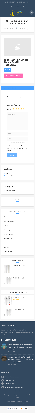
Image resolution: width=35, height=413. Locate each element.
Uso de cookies (11, 401)
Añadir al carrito (14, 75)
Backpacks (7, 217)
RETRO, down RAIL (18, 278)
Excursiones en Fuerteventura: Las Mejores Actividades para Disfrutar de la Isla (20, 347)
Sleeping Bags (8, 238)
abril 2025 (9, 173)
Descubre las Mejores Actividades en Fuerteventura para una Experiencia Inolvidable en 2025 (20, 359)
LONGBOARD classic (19, 265)
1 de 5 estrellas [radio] (14, 109)
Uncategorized (8, 251)
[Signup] (12, 6)
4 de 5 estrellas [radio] (21, 109)
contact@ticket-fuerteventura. (14, 387)
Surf (5, 243)
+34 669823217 (9, 380)
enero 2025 (9, 176)
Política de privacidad (22, 401)
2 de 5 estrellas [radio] (16, 109)
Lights (6, 225)
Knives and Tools (9, 221)
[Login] (15, 6)
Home (17, 27)
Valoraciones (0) (10, 88)
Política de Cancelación (18, 404)
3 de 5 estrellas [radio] (19, 109)
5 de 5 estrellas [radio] (24, 109)
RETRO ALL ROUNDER (19, 297)
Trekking (6, 247)
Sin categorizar (10, 190)
